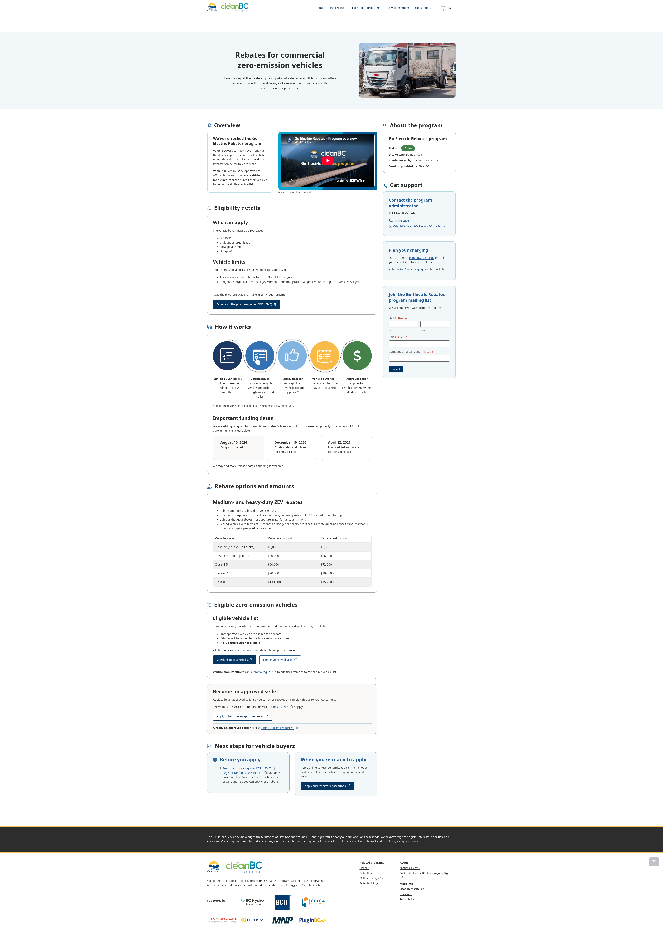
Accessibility (407, 899)
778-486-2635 (400, 220)
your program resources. (277, 728)
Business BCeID (278, 707)
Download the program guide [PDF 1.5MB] (244, 304)
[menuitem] (319, 7)
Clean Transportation (412, 888)
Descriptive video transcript (297, 192)
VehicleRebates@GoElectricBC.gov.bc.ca (419, 226)
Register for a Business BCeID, (242, 773)
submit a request (261, 672)
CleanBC (364, 868)
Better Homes (367, 873)
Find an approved (278, 660)
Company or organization (411, 352)
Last (422, 330)
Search (444, 8)
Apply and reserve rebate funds (326, 786)
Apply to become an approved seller (241, 716)
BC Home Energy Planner (373, 878)
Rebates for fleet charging (406, 269)
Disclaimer (406, 894)
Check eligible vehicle (233, 660)
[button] (654, 862)
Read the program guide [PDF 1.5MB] (247, 768)
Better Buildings (368, 883)
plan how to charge (421, 258)
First (391, 330)
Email (398, 337)
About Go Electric (410, 868)
